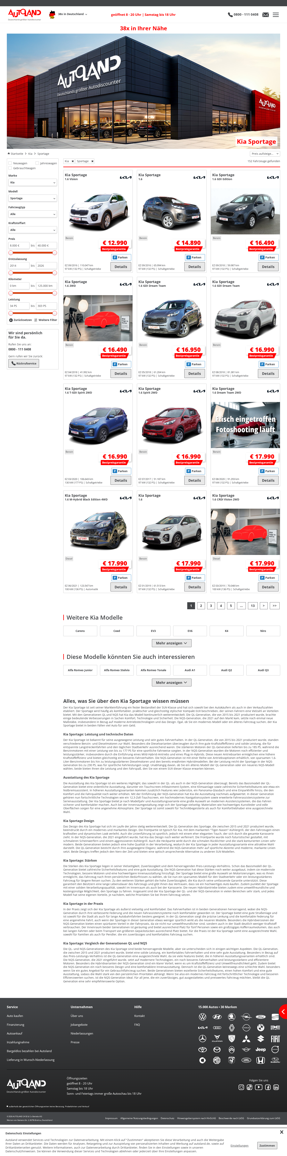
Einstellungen (240, 1145)
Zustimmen (267, 1145)
